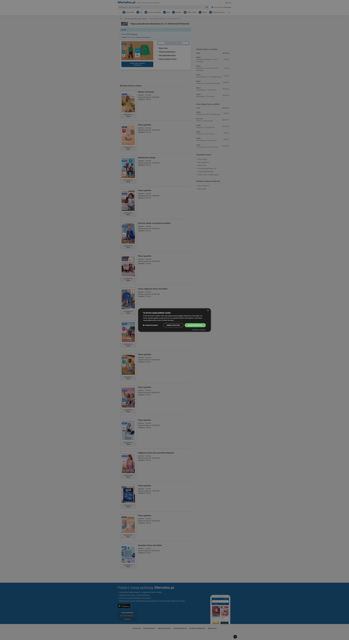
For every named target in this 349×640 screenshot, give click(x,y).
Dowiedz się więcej (168, 320)
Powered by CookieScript (199, 329)
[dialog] (174, 320)
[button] (150, 325)
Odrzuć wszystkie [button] (173, 325)
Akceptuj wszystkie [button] (195, 325)
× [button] (208, 310)
